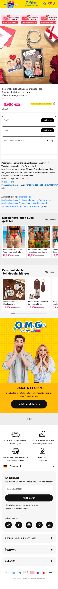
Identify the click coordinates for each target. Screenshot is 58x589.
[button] (3, 236)
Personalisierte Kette (27, 203)
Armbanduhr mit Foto (21, 206)
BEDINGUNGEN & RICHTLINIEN (20, 538)
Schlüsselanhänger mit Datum (32, 200)
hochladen (47, 120)
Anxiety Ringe (37, 206)
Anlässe (10, 561)
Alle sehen (49, 219)
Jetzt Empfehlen (27, 404)
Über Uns (10, 549)
